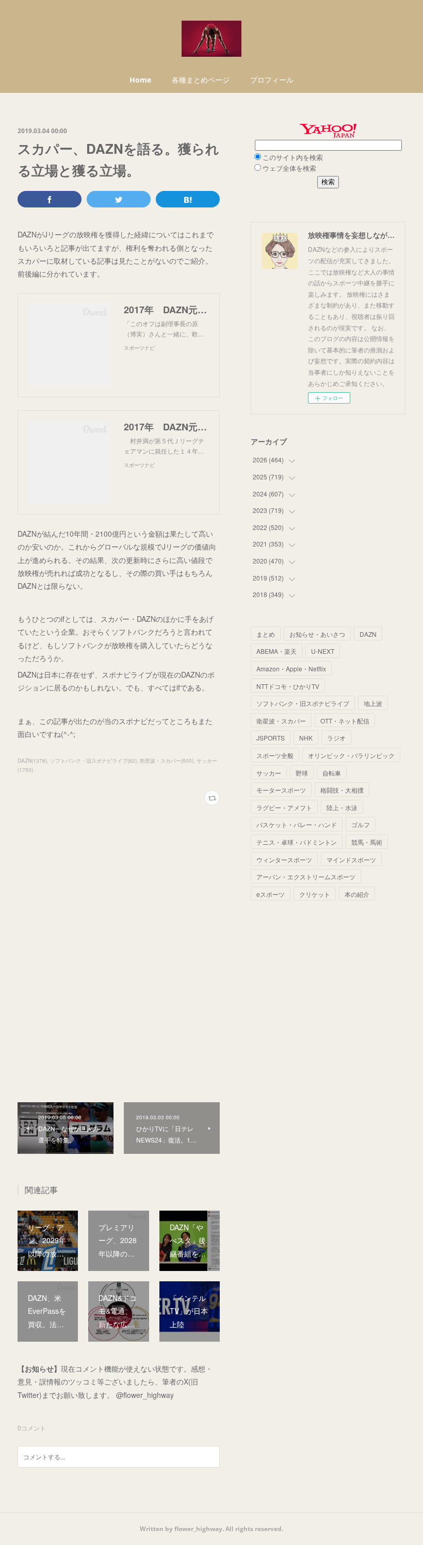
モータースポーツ (281, 789)
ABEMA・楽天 (276, 651)
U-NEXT (322, 651)
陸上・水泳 (342, 807)
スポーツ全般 (275, 755)
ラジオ (336, 737)
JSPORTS (270, 737)
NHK (306, 737)
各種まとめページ (201, 80)
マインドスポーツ (351, 859)
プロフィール (272, 80)
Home (140, 80)
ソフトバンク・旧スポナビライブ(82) (93, 760)
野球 (302, 772)
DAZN (368, 634)
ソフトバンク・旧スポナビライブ (302, 703)
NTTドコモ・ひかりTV (287, 686)
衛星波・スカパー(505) (166, 760)
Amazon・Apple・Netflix (291, 668)
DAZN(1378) (32, 760)
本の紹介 (357, 894)
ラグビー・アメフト (284, 807)
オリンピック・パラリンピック (351, 755)
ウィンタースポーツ (284, 859)
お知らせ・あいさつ (317, 634)
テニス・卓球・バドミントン (296, 842)
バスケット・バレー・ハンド (296, 824)
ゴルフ (360, 824)
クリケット (314, 894)
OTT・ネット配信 (344, 720)
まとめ (265, 634)
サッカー (268, 772)
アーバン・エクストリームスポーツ (305, 876)
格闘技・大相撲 (342, 789)
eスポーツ (270, 894)
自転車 (331, 772)
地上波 (373, 703)
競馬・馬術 (366, 842)
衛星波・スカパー (281, 720)
